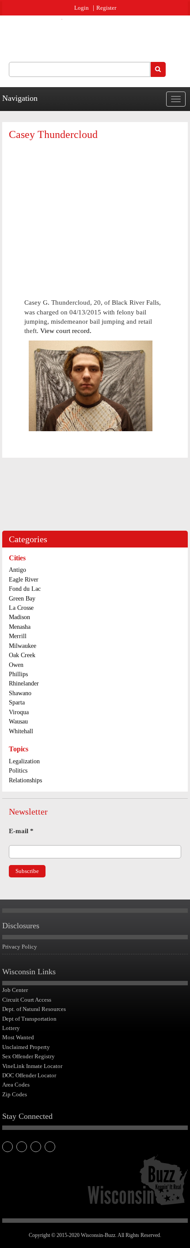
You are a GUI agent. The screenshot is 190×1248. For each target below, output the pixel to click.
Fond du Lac (25, 589)
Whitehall (21, 731)
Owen (16, 665)
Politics (18, 770)
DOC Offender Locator (29, 1075)
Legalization (24, 761)
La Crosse (21, 608)
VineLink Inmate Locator (32, 1066)
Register (106, 7)
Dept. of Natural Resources (34, 1009)
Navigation (20, 98)
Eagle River (23, 579)
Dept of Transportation (29, 1018)
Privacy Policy (19, 946)
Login (81, 7)
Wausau (18, 721)
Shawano (20, 693)
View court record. (65, 330)
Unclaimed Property (26, 1047)
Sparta (17, 702)
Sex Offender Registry (28, 1056)
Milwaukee (22, 646)
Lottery (11, 1028)
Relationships (25, 780)
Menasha (19, 627)
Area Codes (16, 1084)
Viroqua (19, 712)
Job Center (15, 990)
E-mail (21, 831)
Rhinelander (24, 683)
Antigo (17, 570)
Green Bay (22, 598)
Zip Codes (14, 1094)
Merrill (18, 636)
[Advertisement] (95, 211)
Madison (19, 617)
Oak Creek (22, 655)
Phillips (18, 674)
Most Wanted (18, 1037)
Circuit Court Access (26, 999)
